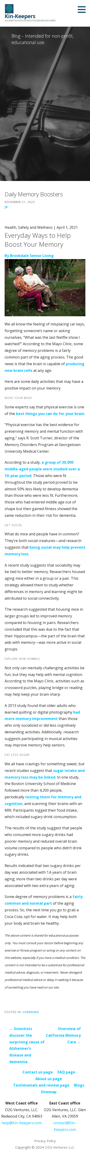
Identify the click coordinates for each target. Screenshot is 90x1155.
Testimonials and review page (41, 1085)
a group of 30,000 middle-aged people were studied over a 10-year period (42, 469)
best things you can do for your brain (50, 413)
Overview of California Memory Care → (63, 1035)
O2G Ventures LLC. (60, 1147)
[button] (83, 9)
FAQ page (66, 1072)
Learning (31, 1012)
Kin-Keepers (20, 16)
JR (6, 207)
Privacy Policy (45, 1140)
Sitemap (49, 1091)
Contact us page (37, 1072)
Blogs (79, 1085)
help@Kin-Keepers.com (22, 1122)
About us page (48, 1078)
